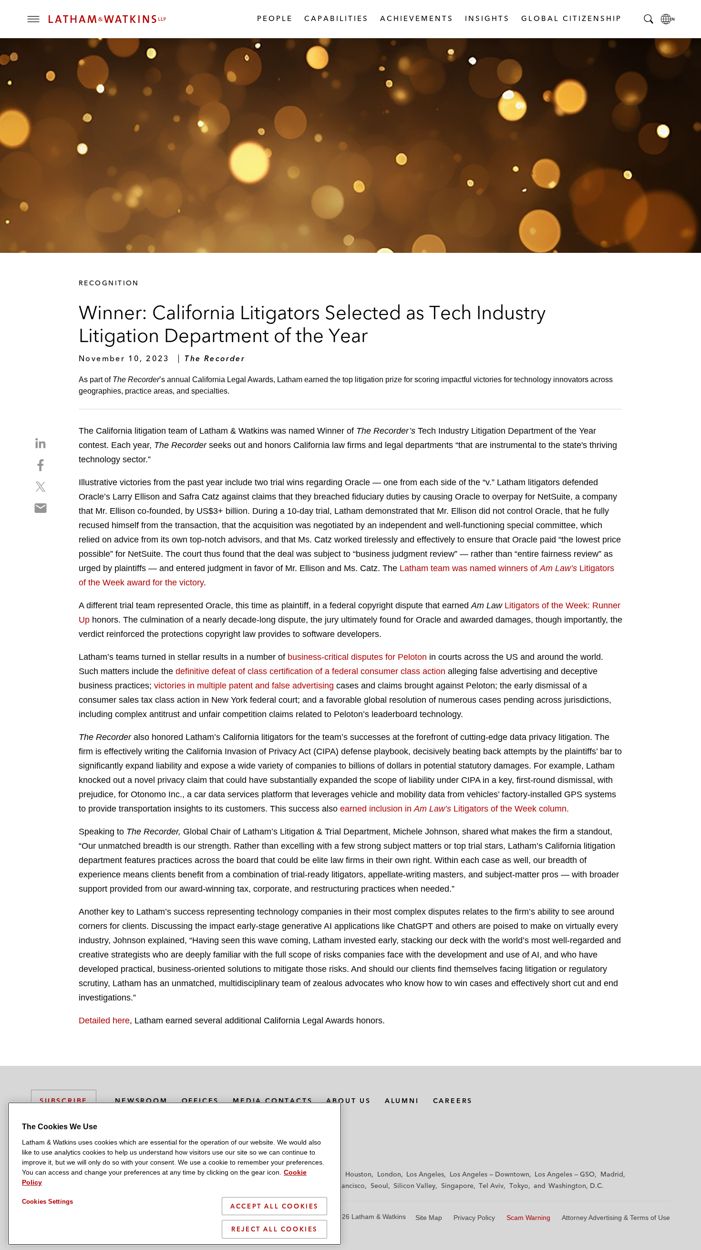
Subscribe (64, 1100)
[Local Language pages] (667, 19)
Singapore (457, 1185)
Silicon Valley (414, 1185)
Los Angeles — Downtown (489, 1174)
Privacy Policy (474, 1217)
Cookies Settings (47, 1201)
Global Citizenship (571, 18)
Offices (200, 1100)
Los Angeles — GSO (565, 1174)
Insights (487, 18)
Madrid (611, 1174)
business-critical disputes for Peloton (357, 657)
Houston (358, 1174)
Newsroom (141, 1100)
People (274, 18)
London (389, 1174)
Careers (453, 1100)
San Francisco (343, 1185)
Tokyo (518, 1185)
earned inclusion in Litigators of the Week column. (454, 808)
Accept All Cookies (274, 1206)
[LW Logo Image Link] (107, 19)
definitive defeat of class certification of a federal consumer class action (310, 671)
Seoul (379, 1185)
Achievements (416, 18)
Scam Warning (528, 1217)
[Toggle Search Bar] (648, 19)
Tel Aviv (491, 1185)
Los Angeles (425, 1174)
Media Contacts (272, 1100)
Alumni (402, 1100)
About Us (348, 1100)
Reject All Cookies (274, 1229)
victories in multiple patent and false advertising (244, 685)
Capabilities (336, 18)
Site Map (428, 1217)
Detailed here (104, 1020)
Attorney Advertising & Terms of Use (616, 1217)
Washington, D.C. (576, 1185)
